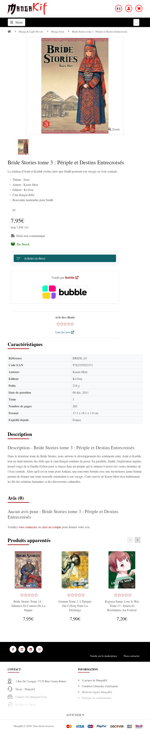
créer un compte (52, 527)
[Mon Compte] (128, 8)
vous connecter (28, 527)
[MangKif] (27, 8)
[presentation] (130, 540)
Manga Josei (57, 31)
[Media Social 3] (30, 649)
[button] (75, 714)
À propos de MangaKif (94, 680)
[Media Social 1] (13, 649)
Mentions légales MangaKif (97, 692)
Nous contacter (131, 656)
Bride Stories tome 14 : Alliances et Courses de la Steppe (28, 605)
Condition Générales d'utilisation (100, 686)
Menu (19, 22)
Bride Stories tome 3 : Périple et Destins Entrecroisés (99, 31)
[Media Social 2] (21, 649)
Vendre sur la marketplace (103, 656)
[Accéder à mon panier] (138, 8)
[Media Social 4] (39, 649)
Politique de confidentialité (97, 698)
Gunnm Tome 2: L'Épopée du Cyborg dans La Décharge (75, 605)
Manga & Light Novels (31, 31)
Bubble (70, 277)
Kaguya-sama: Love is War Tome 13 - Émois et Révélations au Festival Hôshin (122, 607)
